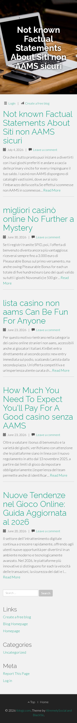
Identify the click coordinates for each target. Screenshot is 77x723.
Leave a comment (45, 149)
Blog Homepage (15, 624)
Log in (7, 680)
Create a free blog (37, 103)
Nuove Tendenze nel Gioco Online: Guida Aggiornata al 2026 (35, 508)
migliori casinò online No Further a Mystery (38, 219)
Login (11, 103)
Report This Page (16, 673)
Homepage (11, 631)
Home (44, 702)
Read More (52, 190)
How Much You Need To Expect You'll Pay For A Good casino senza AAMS (38, 407)
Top (32, 702)
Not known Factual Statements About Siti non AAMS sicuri (37, 127)
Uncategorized (14, 652)
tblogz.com (23, 710)
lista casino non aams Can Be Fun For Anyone (35, 312)
